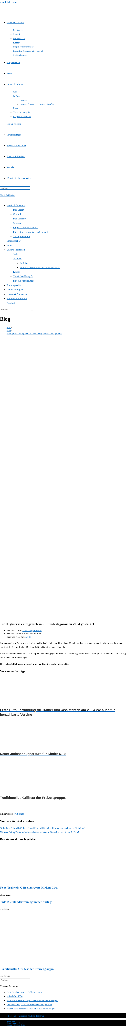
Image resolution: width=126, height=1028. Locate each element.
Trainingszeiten (14, 285)
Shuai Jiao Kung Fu (23, 276)
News (9, 245)
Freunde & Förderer (17, 298)
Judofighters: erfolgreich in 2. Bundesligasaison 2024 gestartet (34, 333)
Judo (15, 254)
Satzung (17, 223)
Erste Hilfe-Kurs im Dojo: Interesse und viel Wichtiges (32, 1000)
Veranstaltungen (15, 289)
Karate (16, 272)
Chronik (17, 214)
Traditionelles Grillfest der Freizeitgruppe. (27, 969)
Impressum (11, 1021)
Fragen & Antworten (17, 294)
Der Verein (18, 209)
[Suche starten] (32, 310)
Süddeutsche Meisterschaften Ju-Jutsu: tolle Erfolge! (31, 1008)
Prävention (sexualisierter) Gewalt (30, 232)
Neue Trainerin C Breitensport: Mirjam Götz (29, 887)
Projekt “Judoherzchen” (25, 227)
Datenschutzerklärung (15, 1023)
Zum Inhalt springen (9, 2)
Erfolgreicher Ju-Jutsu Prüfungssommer (25, 992)
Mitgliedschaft (14, 241)
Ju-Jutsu (17, 258)
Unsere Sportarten (16, 249)
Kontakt (11, 303)
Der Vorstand (20, 218)
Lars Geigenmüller (32, 630)
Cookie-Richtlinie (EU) (16, 1025)
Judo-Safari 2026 (14, 996)
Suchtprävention (21, 236)
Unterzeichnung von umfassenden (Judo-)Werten (29, 1004)
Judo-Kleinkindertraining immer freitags (26, 901)
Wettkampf (19, 814)
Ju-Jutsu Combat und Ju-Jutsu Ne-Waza (40, 267)
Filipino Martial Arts (23, 280)
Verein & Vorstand (16, 205)
